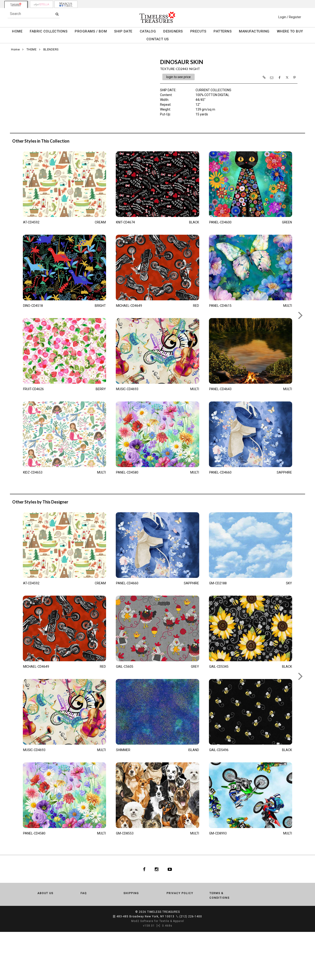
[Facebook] (144, 869)
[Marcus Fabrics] (65, 4)
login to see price (178, 77)
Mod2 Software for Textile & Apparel (157, 921)
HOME (17, 31)
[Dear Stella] (41, 4)
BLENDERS (51, 49)
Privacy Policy (179, 893)
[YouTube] (170, 869)
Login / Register (289, 17)
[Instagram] (156, 869)
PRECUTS (198, 31)
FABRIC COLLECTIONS (48, 31)
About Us (45, 893)
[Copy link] (264, 77)
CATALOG (148, 31)
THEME (32, 49)
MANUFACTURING (254, 31)
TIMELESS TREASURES (163, 911)
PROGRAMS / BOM (91, 31)
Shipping (131, 893)
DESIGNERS (173, 31)
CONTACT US (157, 39)
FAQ (83, 893)
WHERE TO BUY (290, 31)
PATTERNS (223, 31)
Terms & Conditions (219, 895)
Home (15, 49)
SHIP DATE (123, 31)
